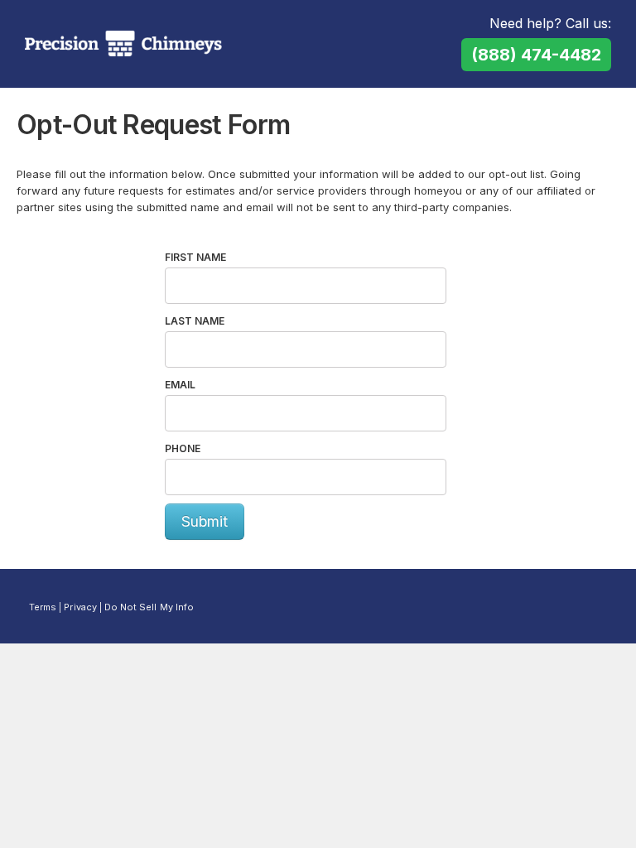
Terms (42, 607)
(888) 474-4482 (536, 55)
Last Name (194, 321)
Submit (204, 521)
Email (180, 384)
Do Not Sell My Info (149, 607)
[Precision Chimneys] (123, 43)
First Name (195, 257)
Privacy (80, 607)
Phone (182, 448)
